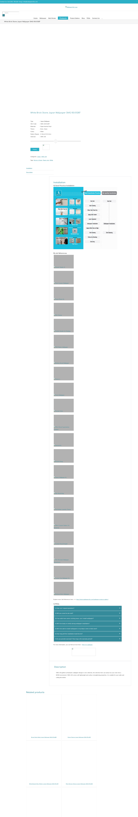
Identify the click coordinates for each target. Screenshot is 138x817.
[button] (102, 18)
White (51, 160)
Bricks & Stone (38, 160)
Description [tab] (29, 172)
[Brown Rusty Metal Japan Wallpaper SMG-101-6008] (46, 734)
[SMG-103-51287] (51, 66)
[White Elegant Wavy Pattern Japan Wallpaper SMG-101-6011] (46, 780)
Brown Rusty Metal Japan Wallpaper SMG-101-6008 (43, 737)
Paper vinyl (46, 160)
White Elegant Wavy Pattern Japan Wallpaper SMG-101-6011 (43, 783)
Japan (39, 156)
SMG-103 (44, 156)
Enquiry (35, 149)
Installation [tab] (29, 168)
